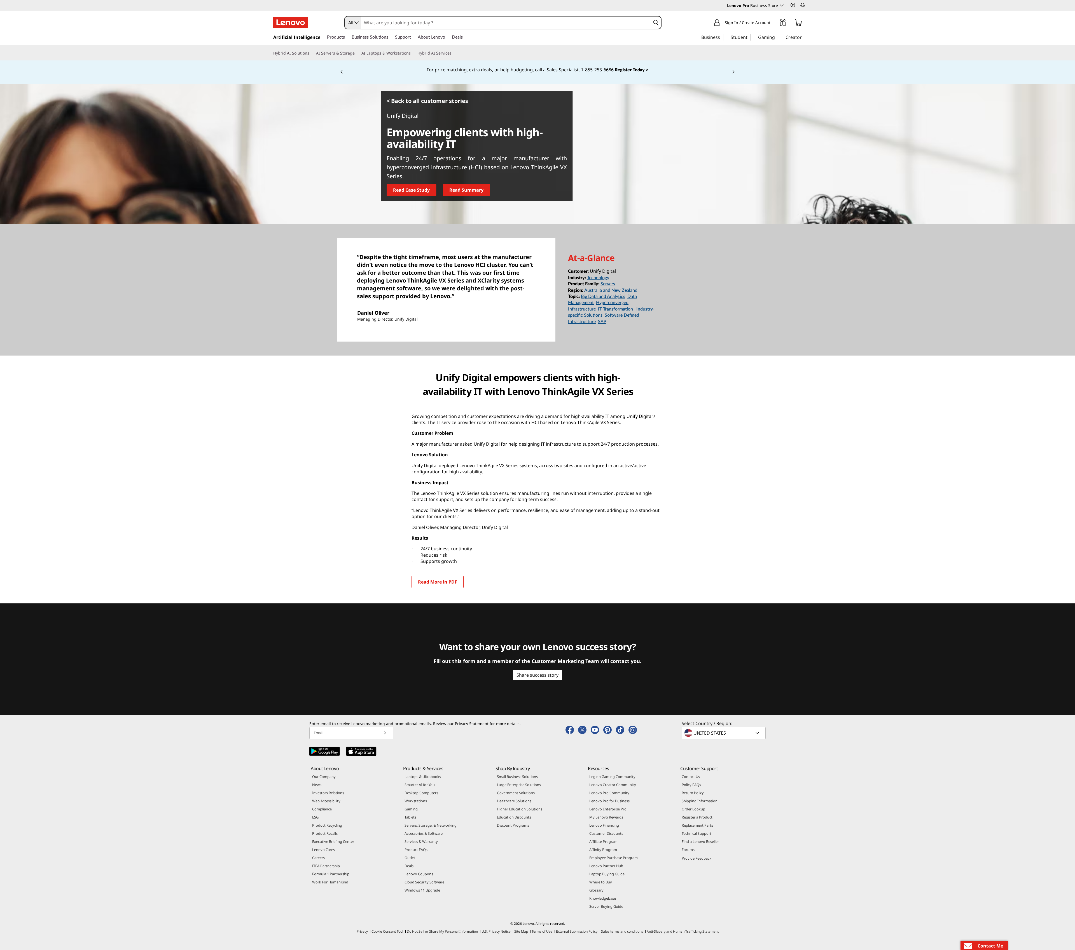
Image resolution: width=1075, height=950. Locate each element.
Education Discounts (514, 817)
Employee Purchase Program (613, 857)
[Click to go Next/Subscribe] (384, 733)
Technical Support (696, 833)
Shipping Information (700, 800)
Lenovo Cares (323, 849)
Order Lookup (693, 809)
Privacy (362, 931)
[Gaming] (776, 37)
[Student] (749, 37)
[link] (782, 23)
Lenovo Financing (604, 825)
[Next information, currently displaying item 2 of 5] (733, 72)
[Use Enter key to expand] (773, 23)
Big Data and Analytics (603, 296)
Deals (409, 865)
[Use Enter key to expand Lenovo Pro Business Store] (781, 5)
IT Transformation (616, 309)
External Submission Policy (576, 931)
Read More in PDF (437, 582)
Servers (607, 284)
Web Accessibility (326, 800)
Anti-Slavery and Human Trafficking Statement (683, 931)
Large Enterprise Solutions (519, 784)
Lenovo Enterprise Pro (608, 809)
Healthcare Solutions (514, 800)
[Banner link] (537, 69)
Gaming (411, 809)
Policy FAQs (691, 784)
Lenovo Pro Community (609, 792)
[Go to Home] (290, 22)
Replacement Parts (697, 825)
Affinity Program (603, 849)
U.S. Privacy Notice (496, 931)
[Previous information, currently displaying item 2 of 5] (341, 72)
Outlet (410, 857)
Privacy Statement (472, 723)
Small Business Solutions (517, 776)
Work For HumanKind (330, 882)
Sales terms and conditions (622, 931)
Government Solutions (516, 792)
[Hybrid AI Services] (453, 53)
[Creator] (803, 37)
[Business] (721, 37)
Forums (688, 849)
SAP (602, 321)
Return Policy (693, 792)
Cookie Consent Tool (387, 931)
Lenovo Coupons (419, 873)
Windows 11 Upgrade (422, 890)
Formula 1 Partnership (330, 873)
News (316, 784)
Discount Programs (513, 825)
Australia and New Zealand (610, 290)
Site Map (521, 931)
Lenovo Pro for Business (609, 800)
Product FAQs (416, 849)
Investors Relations (328, 792)
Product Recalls (325, 833)
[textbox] (724, 733)
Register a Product (697, 817)
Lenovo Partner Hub (606, 865)
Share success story (537, 675)
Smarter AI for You (420, 784)
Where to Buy (600, 882)
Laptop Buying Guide (607, 873)
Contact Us (691, 776)
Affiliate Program (603, 841)
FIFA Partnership (326, 865)
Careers (318, 857)
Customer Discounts (606, 833)
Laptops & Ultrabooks (423, 776)
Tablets (410, 817)
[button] (793, 5)
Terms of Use (542, 931)
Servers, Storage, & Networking (431, 825)
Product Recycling (327, 825)
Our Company (324, 776)
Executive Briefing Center (333, 841)
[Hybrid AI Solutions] (311, 53)
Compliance (322, 809)
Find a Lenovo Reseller (700, 841)
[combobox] (353, 23)
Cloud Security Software (424, 882)
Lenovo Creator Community (612, 784)
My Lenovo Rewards (606, 817)
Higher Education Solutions (519, 809)
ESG (315, 817)
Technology (598, 278)
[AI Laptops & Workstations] (413, 53)
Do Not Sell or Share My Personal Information (442, 931)
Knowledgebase (602, 898)
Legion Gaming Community (612, 776)
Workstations (416, 800)
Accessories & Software (424, 833)
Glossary (596, 890)
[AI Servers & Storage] (357, 53)
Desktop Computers (421, 792)
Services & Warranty (421, 841)
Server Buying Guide (606, 906)
